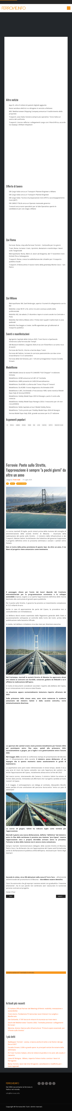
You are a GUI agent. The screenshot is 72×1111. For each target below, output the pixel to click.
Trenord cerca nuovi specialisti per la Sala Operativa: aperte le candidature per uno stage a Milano (32, 207)
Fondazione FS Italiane (59, 425)
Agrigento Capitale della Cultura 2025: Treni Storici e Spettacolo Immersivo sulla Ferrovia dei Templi (33, 340)
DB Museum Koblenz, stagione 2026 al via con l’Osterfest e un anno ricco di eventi (36, 346)
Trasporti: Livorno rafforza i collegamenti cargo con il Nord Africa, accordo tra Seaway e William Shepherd (37, 123)
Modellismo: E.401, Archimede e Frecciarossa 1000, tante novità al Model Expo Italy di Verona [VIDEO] (36, 392)
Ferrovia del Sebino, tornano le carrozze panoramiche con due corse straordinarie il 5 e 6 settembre (35, 354)
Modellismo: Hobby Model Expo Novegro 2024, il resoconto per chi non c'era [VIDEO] (36, 403)
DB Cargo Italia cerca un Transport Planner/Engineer (29, 195)
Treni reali (16, 480)
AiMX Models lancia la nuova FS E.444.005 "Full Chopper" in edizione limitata (34, 374)
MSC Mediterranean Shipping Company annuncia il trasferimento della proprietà (35, 112)
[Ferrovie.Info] (14, 8)
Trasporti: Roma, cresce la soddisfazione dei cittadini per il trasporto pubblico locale (35, 260)
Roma (34, 425)
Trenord (29, 425)
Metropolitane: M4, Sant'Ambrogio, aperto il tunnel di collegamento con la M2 (37, 304)
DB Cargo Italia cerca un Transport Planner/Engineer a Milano (32, 191)
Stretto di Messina (21, 483)
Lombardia (18, 425)
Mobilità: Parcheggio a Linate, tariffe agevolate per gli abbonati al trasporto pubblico (34, 326)
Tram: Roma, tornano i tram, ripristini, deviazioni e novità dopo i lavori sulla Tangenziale (36, 249)
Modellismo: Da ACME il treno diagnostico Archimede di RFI (31, 387)
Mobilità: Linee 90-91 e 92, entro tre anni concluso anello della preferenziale (32, 310)
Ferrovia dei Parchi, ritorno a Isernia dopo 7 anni (27, 350)
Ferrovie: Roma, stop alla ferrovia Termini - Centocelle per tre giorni (35, 245)
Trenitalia (12, 425)
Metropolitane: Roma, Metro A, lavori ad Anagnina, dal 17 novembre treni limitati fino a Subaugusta (36, 255)
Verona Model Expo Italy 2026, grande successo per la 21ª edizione (34, 413)
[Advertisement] (53, 8)
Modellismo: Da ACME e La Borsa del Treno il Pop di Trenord (32, 384)
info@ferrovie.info (13, 1093)
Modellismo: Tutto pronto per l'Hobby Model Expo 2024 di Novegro (34, 410)
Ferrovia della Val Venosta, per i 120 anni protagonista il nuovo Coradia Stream (36, 360)
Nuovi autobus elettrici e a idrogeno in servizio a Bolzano (30, 108)
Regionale (24, 425)
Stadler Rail (44, 425)
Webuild (12, 483)
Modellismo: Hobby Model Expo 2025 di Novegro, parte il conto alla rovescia (34, 397)
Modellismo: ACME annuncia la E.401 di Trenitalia (27, 378)
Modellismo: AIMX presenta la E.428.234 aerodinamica (29, 381)
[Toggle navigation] (68, 8)
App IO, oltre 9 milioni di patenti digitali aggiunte (27, 105)
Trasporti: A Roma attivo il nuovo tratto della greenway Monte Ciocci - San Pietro (37, 266)
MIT (7, 483)
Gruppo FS (51, 425)
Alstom (38, 425)
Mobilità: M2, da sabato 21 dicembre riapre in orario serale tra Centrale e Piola (37, 315)
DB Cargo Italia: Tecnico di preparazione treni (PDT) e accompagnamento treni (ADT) (37, 199)
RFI (7, 425)
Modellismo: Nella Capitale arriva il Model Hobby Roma (29, 407)
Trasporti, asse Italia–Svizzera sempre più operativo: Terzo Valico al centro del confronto (34, 118)
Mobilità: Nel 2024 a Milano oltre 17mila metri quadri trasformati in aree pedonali (36, 321)
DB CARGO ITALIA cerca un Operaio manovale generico (29, 203)
